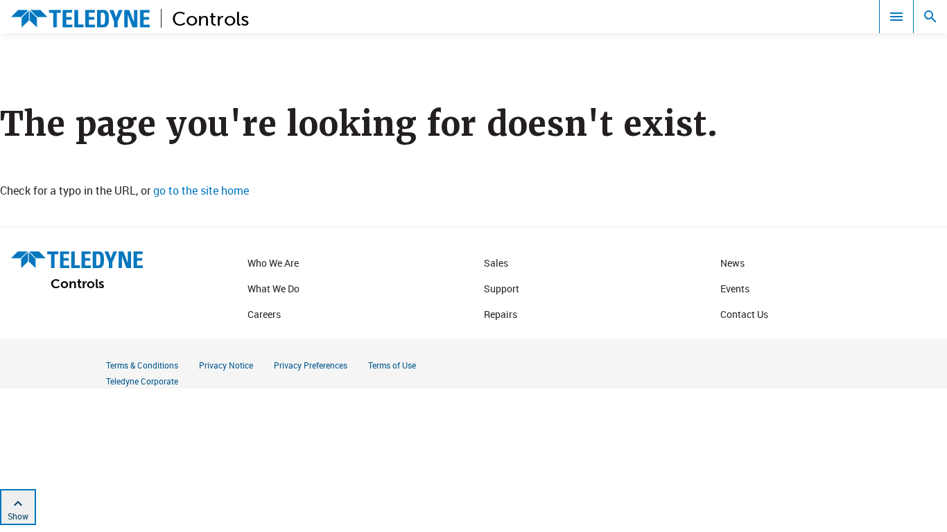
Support (501, 288)
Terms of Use (392, 365)
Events (734, 288)
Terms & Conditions (142, 365)
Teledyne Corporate (142, 381)
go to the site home (201, 190)
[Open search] (930, 16)
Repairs (500, 314)
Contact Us (744, 314)
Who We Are (273, 262)
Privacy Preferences (310, 365)
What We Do (273, 288)
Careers (264, 314)
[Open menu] (896, 16)
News (732, 262)
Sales (496, 262)
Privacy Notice (226, 365)
